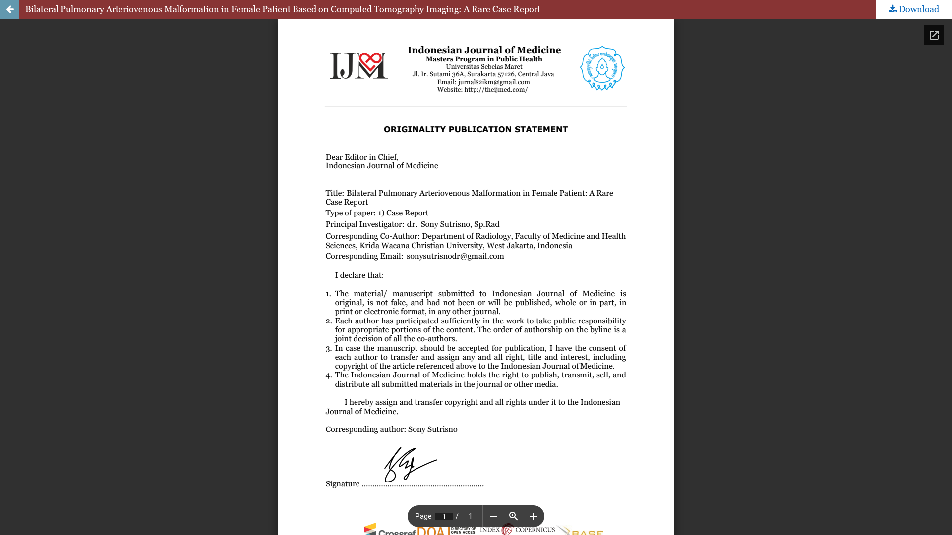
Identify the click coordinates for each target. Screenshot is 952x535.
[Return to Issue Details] (9, 9)
